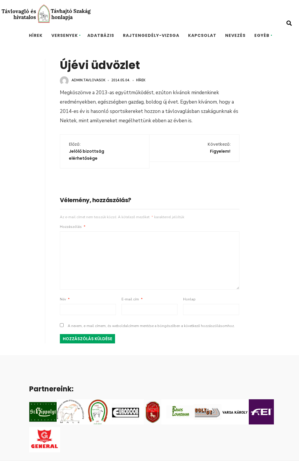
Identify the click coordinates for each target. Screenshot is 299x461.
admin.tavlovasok (88, 80)
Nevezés (235, 35)
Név (65, 299)
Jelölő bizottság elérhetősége (86, 151)
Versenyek (64, 35)
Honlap (189, 299)
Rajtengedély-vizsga (151, 35)
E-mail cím (132, 299)
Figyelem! (219, 147)
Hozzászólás (73, 226)
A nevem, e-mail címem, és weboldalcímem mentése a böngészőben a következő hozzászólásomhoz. (151, 326)
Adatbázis (100, 35)
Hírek (36, 35)
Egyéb (262, 35)
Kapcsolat (202, 35)
